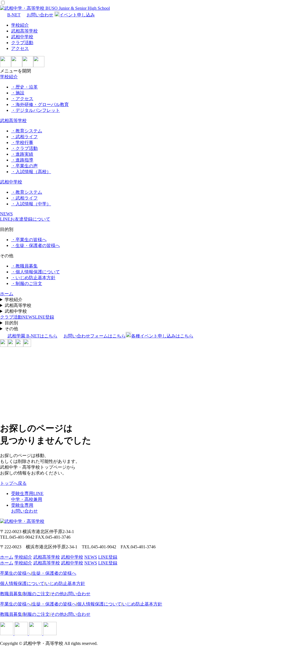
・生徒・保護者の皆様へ (35, 245)
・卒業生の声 (24, 165)
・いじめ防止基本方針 (33, 277)
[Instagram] (16, 65)
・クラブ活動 (24, 148)
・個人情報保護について (35, 271)
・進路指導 (22, 160)
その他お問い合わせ (70, 593)
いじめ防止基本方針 (65, 583)
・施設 (17, 92)
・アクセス (22, 98)
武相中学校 (22, 36)
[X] (27, 65)
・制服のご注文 (26, 283)
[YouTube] (38, 65)
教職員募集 (11, 593)
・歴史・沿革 (24, 87)
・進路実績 (22, 154)
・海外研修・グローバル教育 (40, 104)
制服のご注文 (36, 593)
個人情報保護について (22, 583)
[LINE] (5, 65)
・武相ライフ (24, 136)
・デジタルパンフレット (35, 110)
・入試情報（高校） (31, 171)
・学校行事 (22, 142)
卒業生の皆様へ (15, 573)
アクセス (20, 48)
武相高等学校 (24, 31)
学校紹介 (20, 25)
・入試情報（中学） (31, 203)
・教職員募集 (24, 266)
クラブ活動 (22, 42)
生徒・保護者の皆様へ (54, 573)
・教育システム (26, 130)
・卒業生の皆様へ (29, 239)
